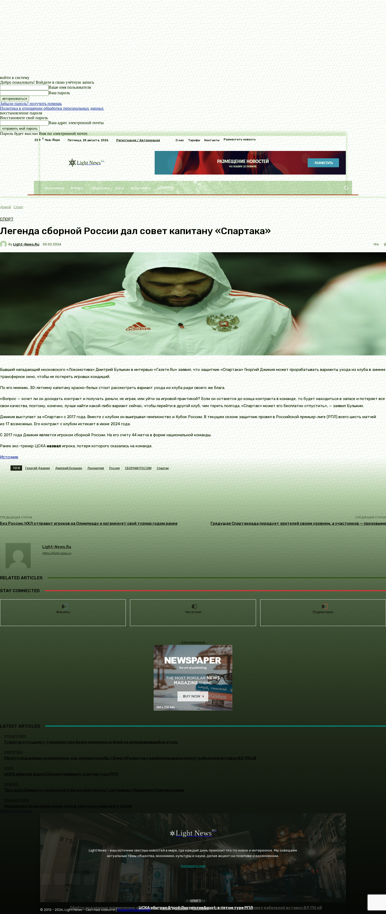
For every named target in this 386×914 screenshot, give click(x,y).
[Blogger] (45, 879)
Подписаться (323, 603)
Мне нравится (63, 603)
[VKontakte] (74, 879)
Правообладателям (134, 910)
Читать (193, 603)
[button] (346, 188)
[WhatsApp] (89, 879)
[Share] (60, 879)
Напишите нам (193, 866)
